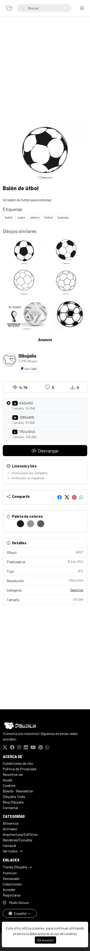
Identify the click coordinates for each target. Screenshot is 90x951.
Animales (10, 829)
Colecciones (12, 884)
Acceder (9, 889)
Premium (10, 873)
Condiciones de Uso (18, 763)
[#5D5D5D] (40, 523)
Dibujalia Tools (14, 796)
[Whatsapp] (81, 497)
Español (20, 913)
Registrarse (12, 895)
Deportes (76, 590)
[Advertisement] (45, 74)
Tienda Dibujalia (15, 867)
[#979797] (30, 523)
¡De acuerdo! (45, 940)
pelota (34, 217)
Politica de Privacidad (19, 769)
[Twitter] (67, 497)
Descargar (48, 450)
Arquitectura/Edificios (20, 834)
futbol (48, 217)
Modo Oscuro (18, 902)
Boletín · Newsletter (18, 791)
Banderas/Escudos (17, 840)
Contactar (10, 807)
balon (9, 217)
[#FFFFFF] (10, 523)
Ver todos (10, 851)
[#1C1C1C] (20, 523)
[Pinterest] (74, 497)
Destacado (11, 878)
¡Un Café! (30, 369)
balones (63, 217)
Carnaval (9, 845)
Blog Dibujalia (13, 802)
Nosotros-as (13, 774)
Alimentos (11, 823)
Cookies (9, 785)
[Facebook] (59, 497)
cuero (21, 217)
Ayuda (7, 780)
